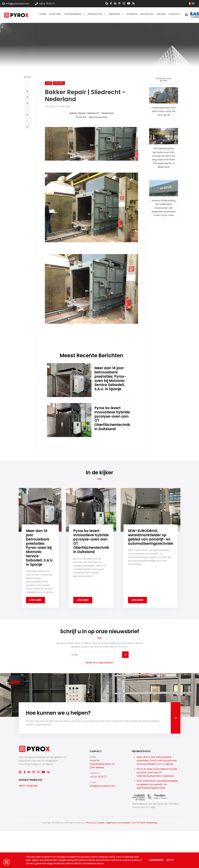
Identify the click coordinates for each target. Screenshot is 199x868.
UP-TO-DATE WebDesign (145, 822)
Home (48, 83)
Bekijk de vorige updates (99, 662)
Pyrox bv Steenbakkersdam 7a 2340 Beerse (102, 764)
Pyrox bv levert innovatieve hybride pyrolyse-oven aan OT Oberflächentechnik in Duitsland (157, 772)
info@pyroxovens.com (102, 786)
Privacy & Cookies (95, 822)
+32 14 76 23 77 (98, 776)
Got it (170, 860)
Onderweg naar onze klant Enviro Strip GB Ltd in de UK (164, 111)
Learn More (156, 860)
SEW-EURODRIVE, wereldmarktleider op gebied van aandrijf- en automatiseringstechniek (157, 784)
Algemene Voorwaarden (118, 822)
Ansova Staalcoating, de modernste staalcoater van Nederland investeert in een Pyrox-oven (164, 208)
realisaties (58, 83)
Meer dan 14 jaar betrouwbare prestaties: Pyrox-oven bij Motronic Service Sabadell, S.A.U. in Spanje (157, 760)
